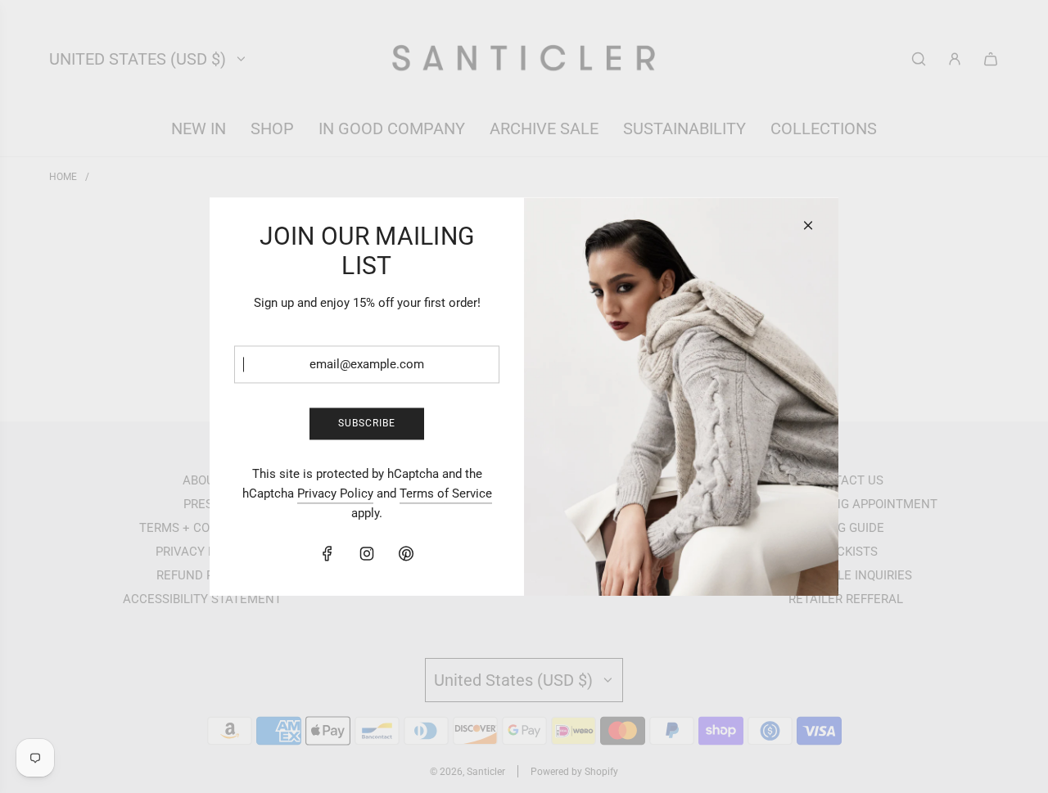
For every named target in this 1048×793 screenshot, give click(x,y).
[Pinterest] (406, 553)
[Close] (808, 225)
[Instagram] (367, 553)
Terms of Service (446, 493)
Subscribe (366, 423)
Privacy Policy (335, 493)
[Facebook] (327, 553)
